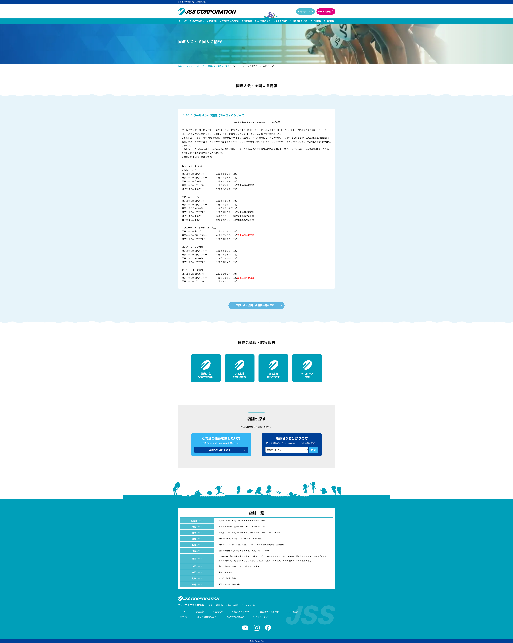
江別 (228, 520)
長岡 (220, 538)
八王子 (264, 532)
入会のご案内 (281, 21)
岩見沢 (221, 520)
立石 (257, 532)
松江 (251, 566)
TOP (182, 611)
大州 (240, 566)
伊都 (234, 578)
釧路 (234, 520)
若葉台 (272, 532)
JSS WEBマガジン (300, 21)
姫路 (309, 560)
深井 (269, 556)
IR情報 (183, 616)
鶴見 (278, 532)
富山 (245, 544)
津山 (220, 566)
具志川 (227, 584)
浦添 (220, 584)
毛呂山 (235, 532)
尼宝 (267, 560)
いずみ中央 (223, 556)
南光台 (242, 526)
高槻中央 (237, 560)
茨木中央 (233, 556)
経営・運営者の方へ (207, 616)
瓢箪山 (299, 556)
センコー (228, 572)
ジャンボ (228, 538)
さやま (248, 556)
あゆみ (256, 520)
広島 (234, 566)
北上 (220, 526)
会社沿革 (219, 611)
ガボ (274, 556)
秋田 (255, 526)
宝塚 (304, 560)
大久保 (260, 560)
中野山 (259, 538)
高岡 (220, 544)
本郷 (251, 544)
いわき (262, 526)
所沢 (242, 532)
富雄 (253, 560)
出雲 (246, 566)
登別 (263, 520)
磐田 (220, 550)
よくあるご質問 (263, 21)
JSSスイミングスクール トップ (191, 66)
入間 (228, 532)
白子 (261, 550)
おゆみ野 (249, 532)
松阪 (267, 550)
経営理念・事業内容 (269, 611)
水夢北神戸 (289, 560)
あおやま (228, 526)
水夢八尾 (228, 560)
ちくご (221, 578)
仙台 (249, 526)
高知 (220, 572)
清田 (249, 520)
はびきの (282, 556)
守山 (243, 550)
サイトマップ (261, 616)
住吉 (241, 556)
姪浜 (228, 578)
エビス (262, 556)
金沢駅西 (280, 544)
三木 (298, 560)
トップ (184, 21)
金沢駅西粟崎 (268, 544)
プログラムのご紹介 (230, 21)
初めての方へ (197, 21)
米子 (257, 566)
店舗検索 (212, 21)
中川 (249, 550)
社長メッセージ (241, 611)
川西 (273, 560)
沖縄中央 (236, 584)
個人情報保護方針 (235, 616)
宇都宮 (221, 532)
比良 (255, 550)
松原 (305, 556)
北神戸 (279, 560)
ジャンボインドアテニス (244, 538)
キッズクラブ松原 (317, 556)
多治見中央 (229, 550)
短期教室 (248, 21)
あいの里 (241, 520)
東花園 (291, 556)
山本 (220, 560)
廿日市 (227, 566)
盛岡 (236, 526)
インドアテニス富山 (232, 544)
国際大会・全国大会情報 (218, 66)
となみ (258, 544)
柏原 (255, 556)
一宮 (238, 550)
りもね (246, 560)
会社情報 (317, 21)
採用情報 (330, 21)
